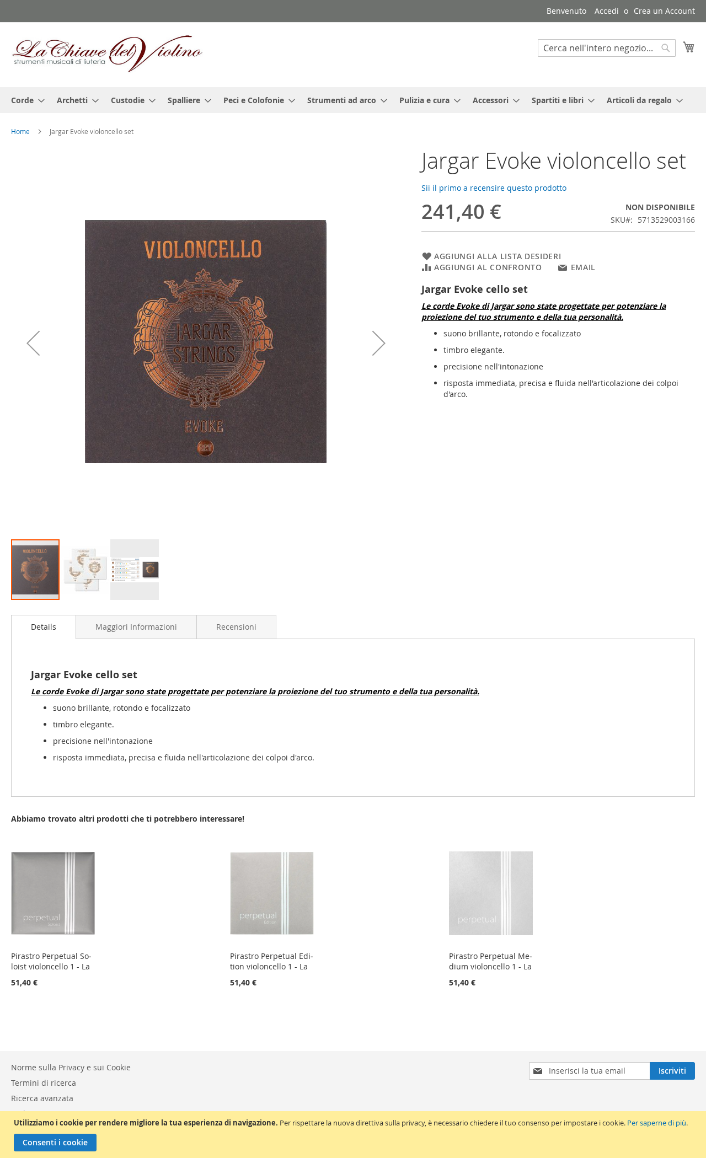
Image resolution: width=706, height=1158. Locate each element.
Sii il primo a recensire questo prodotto (493, 188)
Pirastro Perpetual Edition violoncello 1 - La (271, 961)
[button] (33, 343)
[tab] (43, 627)
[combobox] (607, 48)
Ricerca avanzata (42, 1098)
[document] (354, 1134)
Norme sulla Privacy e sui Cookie (71, 1067)
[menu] (353, 100)
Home (20, 131)
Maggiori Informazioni (136, 626)
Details (43, 626)
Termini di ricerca (43, 1082)
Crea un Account (664, 11)
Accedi (607, 11)
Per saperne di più (656, 1123)
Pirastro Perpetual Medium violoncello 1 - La (490, 961)
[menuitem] (24, 100)
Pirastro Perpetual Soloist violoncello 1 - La (51, 961)
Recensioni (236, 626)
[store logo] (107, 54)
